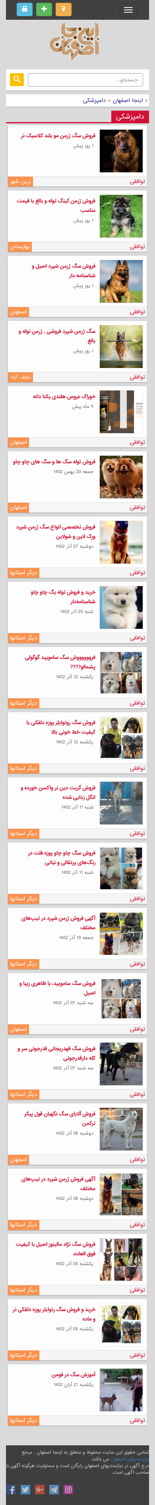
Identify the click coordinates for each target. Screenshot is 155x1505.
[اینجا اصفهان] (77, 43)
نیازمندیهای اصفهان (130, 1459)
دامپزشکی (94, 100)
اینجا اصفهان (128, 100)
